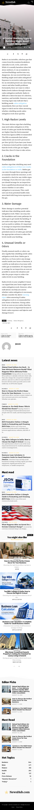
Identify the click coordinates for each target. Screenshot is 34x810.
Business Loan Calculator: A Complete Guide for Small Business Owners (16, 457)
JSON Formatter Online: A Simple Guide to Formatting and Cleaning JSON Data (16, 424)
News (3, 365)
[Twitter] (18, 54)
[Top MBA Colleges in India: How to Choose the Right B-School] (17, 580)
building (9, 320)
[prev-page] (14, 666)
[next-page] (19, 666)
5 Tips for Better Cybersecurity (6, 336)
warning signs (6, 323)
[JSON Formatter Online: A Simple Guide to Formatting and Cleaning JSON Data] (17, 483)
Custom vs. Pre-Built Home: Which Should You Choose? (22, 709)
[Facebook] (13, 54)
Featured (5, 522)
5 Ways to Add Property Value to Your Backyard (26, 336)
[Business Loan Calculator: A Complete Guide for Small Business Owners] (17, 611)
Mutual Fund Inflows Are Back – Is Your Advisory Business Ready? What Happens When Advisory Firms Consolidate (20, 690)
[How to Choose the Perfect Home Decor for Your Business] (17, 550)
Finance (4, 404)
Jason (9, 47)
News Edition (17, 662)
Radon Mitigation (19, 320)
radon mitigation (20, 103)
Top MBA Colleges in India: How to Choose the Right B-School (17, 592)
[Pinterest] (22, 54)
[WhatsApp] (26, 54)
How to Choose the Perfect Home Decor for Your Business (17, 562)
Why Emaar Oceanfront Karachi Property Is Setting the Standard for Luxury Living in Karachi (17, 654)
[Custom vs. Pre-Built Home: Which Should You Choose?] (6, 710)
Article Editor (17, 599)
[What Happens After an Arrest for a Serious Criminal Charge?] (17, 513)
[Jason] (4, 47)
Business (5, 30)
